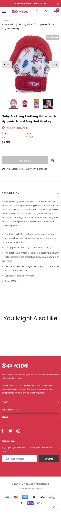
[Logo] (20, 11)
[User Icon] (46, 11)
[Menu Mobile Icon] (4, 11)
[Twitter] (10, 431)
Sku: (4, 136)
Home (5, 20)
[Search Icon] (36, 11)
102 (8, 168)
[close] (58, 3)
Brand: (5, 133)
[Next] (54, 64)
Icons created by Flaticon (30, 488)
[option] (30, 64)
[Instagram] (18, 431)
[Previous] (7, 64)
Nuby (28, 133)
